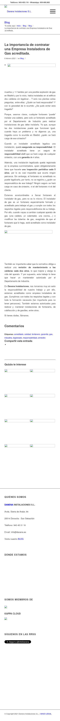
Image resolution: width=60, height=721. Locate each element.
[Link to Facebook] (48, 717)
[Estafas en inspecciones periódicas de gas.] (16, 406)
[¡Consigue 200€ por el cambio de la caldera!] (16, 455)
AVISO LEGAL (46, 713)
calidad (27, 334)
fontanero (36, 334)
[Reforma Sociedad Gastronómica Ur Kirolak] (42, 381)
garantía (44, 334)
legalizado (17, 337)
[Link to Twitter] (53, 717)
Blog (7, 22)
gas (50, 334)
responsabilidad (30, 337)
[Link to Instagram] (43, 717)
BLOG (21, 538)
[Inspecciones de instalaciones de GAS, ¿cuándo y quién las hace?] (42, 456)
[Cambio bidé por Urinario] (16, 381)
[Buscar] (43, 11)
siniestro (41, 337)
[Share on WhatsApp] (8, 344)
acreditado (19, 334)
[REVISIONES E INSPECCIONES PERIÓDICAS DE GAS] (42, 406)
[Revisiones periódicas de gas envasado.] (16, 431)
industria (8, 337)
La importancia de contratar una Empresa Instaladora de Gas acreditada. (27, 49)
